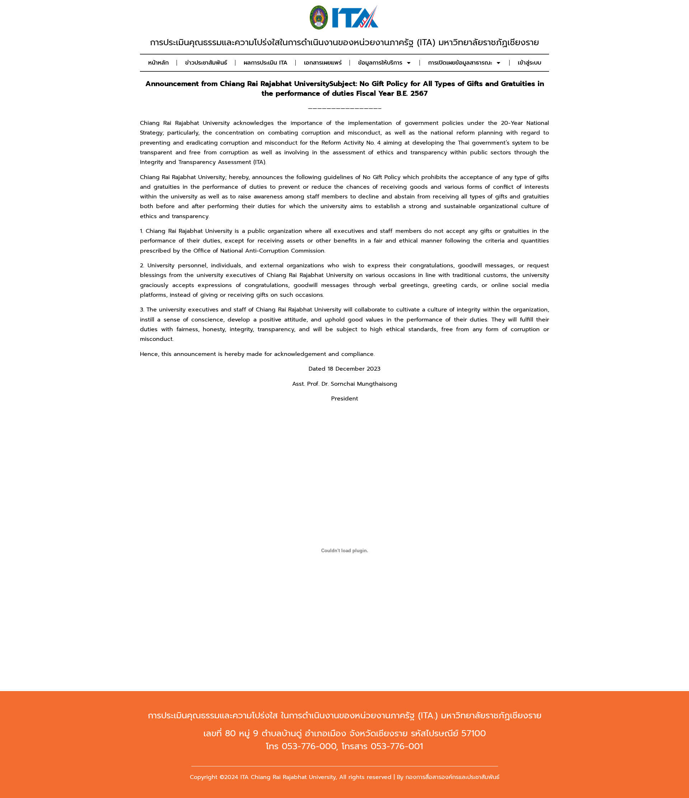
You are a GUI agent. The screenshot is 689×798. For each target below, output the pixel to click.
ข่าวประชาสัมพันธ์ (206, 62)
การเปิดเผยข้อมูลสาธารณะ (460, 62)
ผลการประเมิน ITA (265, 62)
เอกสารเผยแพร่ (323, 62)
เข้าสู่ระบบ (529, 62)
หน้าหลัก (158, 62)
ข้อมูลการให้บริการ (380, 62)
